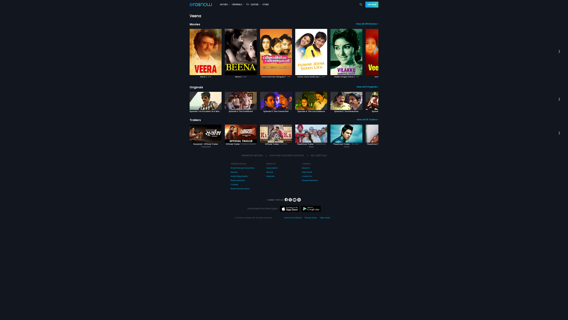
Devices (269, 172)
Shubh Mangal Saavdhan (242, 168)
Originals (196, 87)
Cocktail (234, 184)
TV (247, 4)
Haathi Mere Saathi (239, 176)
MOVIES (224, 4)
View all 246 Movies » (367, 23)
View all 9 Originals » (367, 86)
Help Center (307, 172)
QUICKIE (255, 4)
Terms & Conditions (293, 217)
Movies (195, 24)
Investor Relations (310, 180)
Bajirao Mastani (238, 180)
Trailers (195, 120)
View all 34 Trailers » (367, 119)
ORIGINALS (237, 4)
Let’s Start (372, 4)
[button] (559, 52)
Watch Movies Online (240, 188)
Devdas (234, 172)
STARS (266, 4)
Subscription (272, 168)
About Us (306, 168)
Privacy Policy (311, 217)
